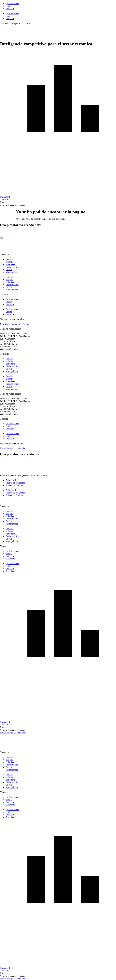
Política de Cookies (14, 485)
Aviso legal (11, 480)
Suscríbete (10, 558)
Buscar (3, 202)
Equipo (9, 6)
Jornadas (9, 259)
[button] (58, 199)
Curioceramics (12, 267)
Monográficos (12, 272)
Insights (9, 262)
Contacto (10, 8)
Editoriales (10, 264)
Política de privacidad (15, 483)
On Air (9, 269)
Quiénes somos (12, 3)
